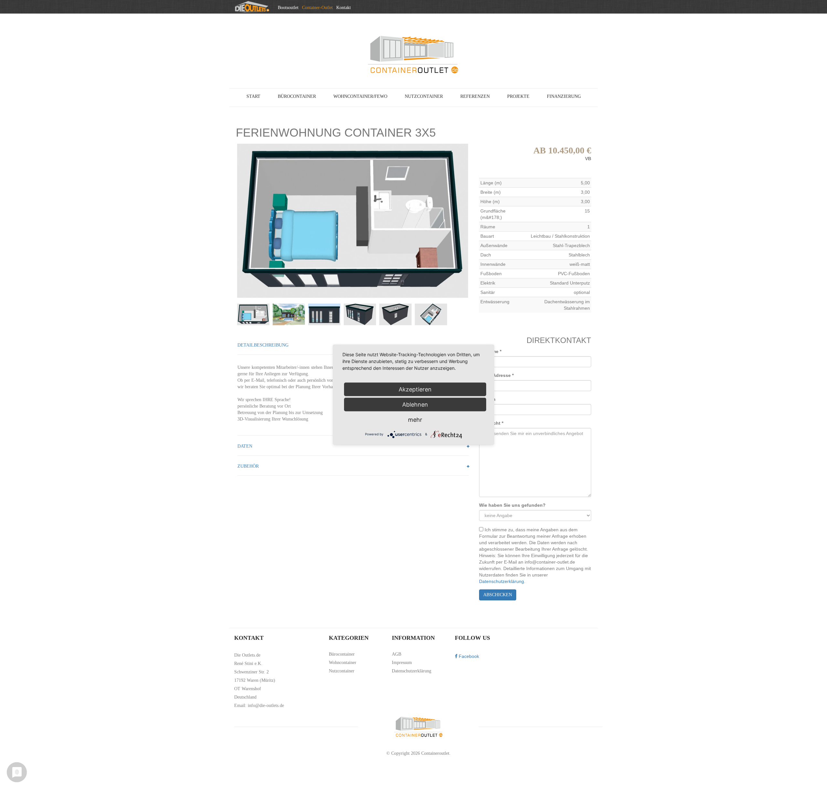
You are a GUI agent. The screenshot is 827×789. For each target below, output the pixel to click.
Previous (227, 220)
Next (477, 220)
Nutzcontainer (341, 671)
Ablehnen (415, 404)
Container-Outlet (317, 7)
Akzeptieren (415, 389)
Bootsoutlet (288, 7)
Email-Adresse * (496, 375)
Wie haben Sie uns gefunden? (512, 505)
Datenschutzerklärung (411, 671)
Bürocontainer (342, 654)
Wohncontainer (342, 662)
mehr (415, 419)
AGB (396, 654)
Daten (244, 446)
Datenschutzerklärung (501, 581)
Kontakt (343, 7)
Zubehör (248, 466)
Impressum (402, 662)
